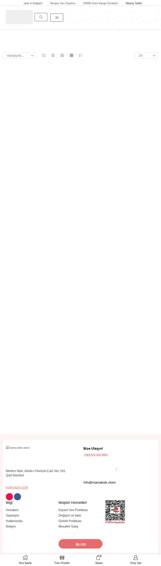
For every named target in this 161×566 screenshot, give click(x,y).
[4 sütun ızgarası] (62, 55)
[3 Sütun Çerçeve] (53, 55)
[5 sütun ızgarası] (71, 55)
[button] (41, 17)
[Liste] (80, 55)
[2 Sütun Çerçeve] (43, 55)
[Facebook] (17, 496)
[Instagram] (9, 496)
